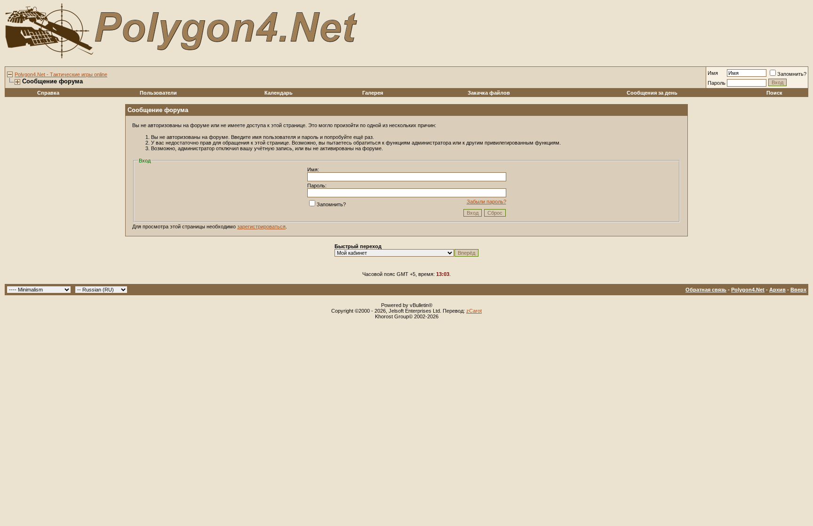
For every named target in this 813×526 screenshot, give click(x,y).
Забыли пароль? (486, 201)
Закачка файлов (489, 93)
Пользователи (158, 93)
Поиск (774, 93)
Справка (48, 93)
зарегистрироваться (261, 226)
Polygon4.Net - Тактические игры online (61, 74)
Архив (777, 289)
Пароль (716, 83)
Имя (713, 73)
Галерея (372, 93)
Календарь (278, 93)
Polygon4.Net (748, 289)
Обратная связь (705, 289)
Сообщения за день (652, 93)
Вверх (798, 289)
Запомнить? (791, 74)
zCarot (474, 311)
